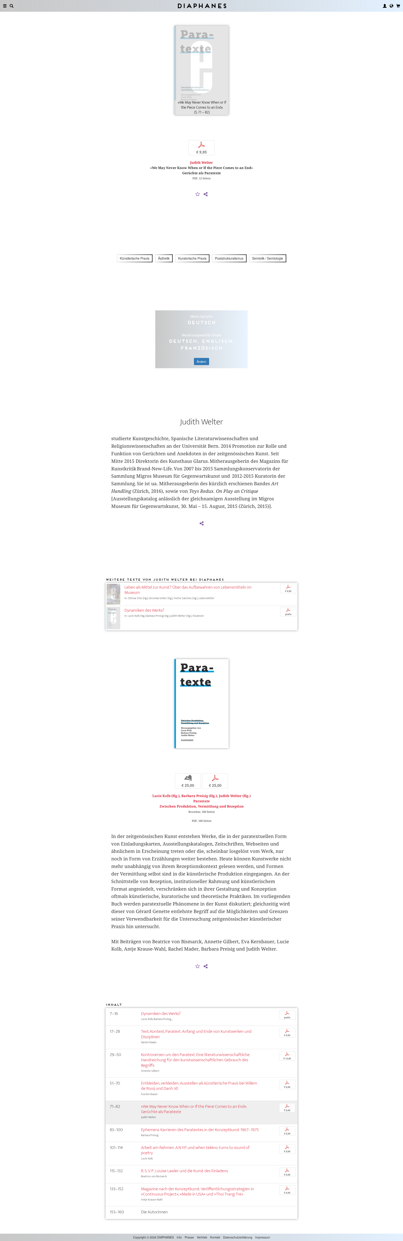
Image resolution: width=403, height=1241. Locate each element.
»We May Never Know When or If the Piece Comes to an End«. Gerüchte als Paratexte (194, 1109)
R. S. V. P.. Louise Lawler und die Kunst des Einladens (184, 1171)
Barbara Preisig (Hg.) (199, 796)
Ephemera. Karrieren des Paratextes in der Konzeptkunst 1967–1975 (200, 1129)
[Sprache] (391, 6)
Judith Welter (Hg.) (235, 796)
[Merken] (197, 194)
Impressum (262, 1237)
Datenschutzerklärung (237, 1237)
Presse (189, 1237)
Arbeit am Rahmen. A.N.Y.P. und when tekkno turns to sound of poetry (195, 1150)
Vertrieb (202, 1237)
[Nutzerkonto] (385, 6)
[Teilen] (205, 194)
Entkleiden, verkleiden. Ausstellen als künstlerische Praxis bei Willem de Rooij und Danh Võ (199, 1086)
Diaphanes (201, 5)
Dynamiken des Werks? (144, 610)
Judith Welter (201, 163)
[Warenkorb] (398, 6)
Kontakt (215, 1237)
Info (179, 1237)
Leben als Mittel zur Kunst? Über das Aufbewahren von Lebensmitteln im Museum (187, 590)
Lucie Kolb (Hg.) (165, 796)
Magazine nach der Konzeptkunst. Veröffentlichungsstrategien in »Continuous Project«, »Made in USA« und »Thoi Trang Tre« (197, 1191)
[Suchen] (11, 6)
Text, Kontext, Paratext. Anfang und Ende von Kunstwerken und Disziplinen (196, 1034)
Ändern (201, 361)
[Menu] (5, 6)
